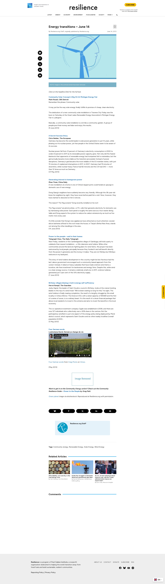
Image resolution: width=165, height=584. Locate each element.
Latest (49, 15)
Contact (107, 562)
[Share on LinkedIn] (96, 411)
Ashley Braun (88, 479)
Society (101, 15)
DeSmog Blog (76, 481)
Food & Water (90, 15)
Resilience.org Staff (57, 31)
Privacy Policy (50, 572)
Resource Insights (108, 482)
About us (98, 562)
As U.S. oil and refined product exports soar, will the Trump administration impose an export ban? (105, 478)
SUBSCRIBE (130, 5)
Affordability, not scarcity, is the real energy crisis (59, 476)
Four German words (56, 362)
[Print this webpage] (110, 411)
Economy (67, 15)
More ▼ (110, 15)
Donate (116, 562)
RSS (132, 562)
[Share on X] (82, 411)
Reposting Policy (37, 572)
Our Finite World (62, 479)
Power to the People (71, 391)
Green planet (54, 396)
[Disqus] (82, 519)
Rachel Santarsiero (78, 479)
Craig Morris (72, 362)
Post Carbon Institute (132, 11)
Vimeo (82, 362)
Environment (78, 15)
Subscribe (125, 562)
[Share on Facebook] (68, 411)
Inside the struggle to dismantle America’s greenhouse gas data (82, 476)
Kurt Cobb (99, 482)
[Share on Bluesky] (55, 411)
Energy (57, 15)
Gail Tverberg (54, 479)
